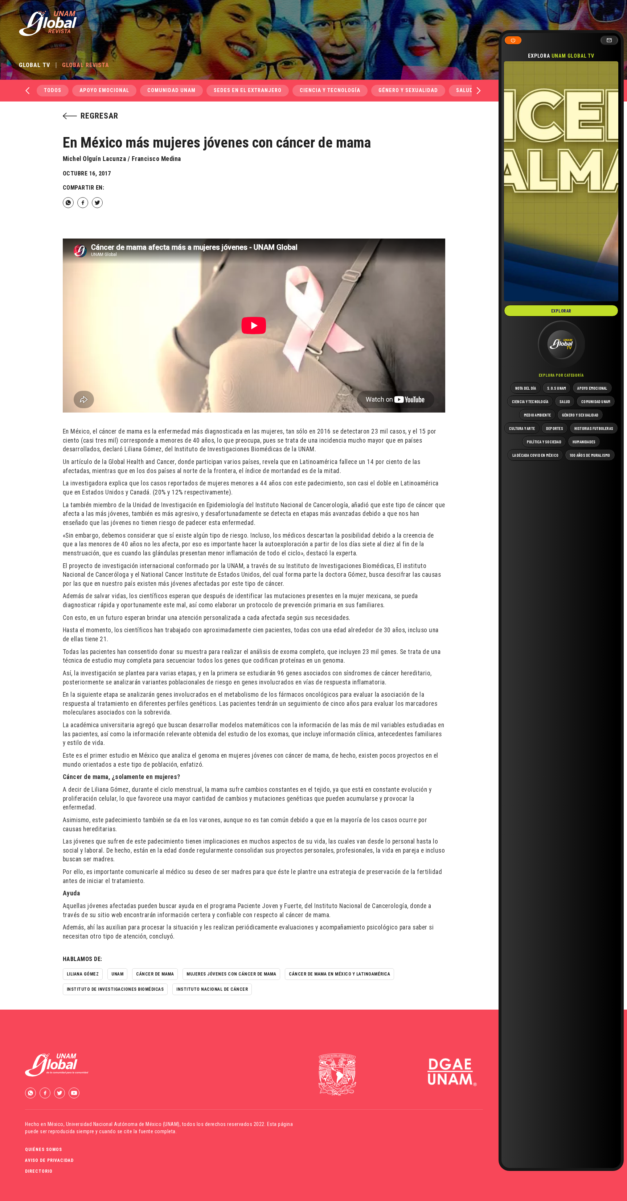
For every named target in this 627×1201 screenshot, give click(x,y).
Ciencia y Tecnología (330, 90)
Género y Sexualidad (408, 90)
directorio (39, 1171)
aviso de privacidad (49, 1160)
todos (52, 90)
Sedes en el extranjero (248, 90)
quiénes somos (43, 1149)
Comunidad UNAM (171, 90)
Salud (464, 90)
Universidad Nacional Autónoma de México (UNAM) (123, 1124)
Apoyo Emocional (104, 90)
